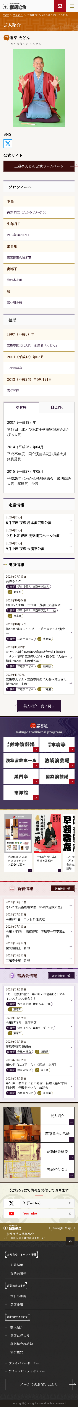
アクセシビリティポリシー (27, 1371)
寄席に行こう (20, 1335)
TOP (6, 15)
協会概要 (16, 1352)
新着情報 (16, 1265)
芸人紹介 (18, 15)
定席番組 (16, 1304)
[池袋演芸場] (57, 760)
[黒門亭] (21, 776)
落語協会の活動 (21, 1344)
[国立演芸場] (57, 776)
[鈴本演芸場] (21, 744)
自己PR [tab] (57, 407)
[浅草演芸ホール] (21, 760)
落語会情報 (18, 1273)
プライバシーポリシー (24, 1363)
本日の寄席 (18, 1296)
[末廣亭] (57, 744)
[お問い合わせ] (60, 6)
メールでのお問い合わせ (39, 1384)
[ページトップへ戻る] (70, 1241)
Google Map (62, 1228)
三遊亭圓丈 (14, 345)
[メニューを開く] (72, 6)
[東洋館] (21, 792)
